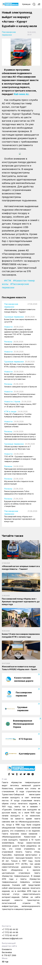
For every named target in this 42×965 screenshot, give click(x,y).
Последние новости (14, 297)
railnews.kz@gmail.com (12, 938)
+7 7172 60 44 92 (10, 929)
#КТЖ (7, 280)
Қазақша (26, 4)
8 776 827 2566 (9, 955)
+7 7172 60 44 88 (10, 932)
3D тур (5, 961)
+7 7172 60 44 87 (10, 935)
